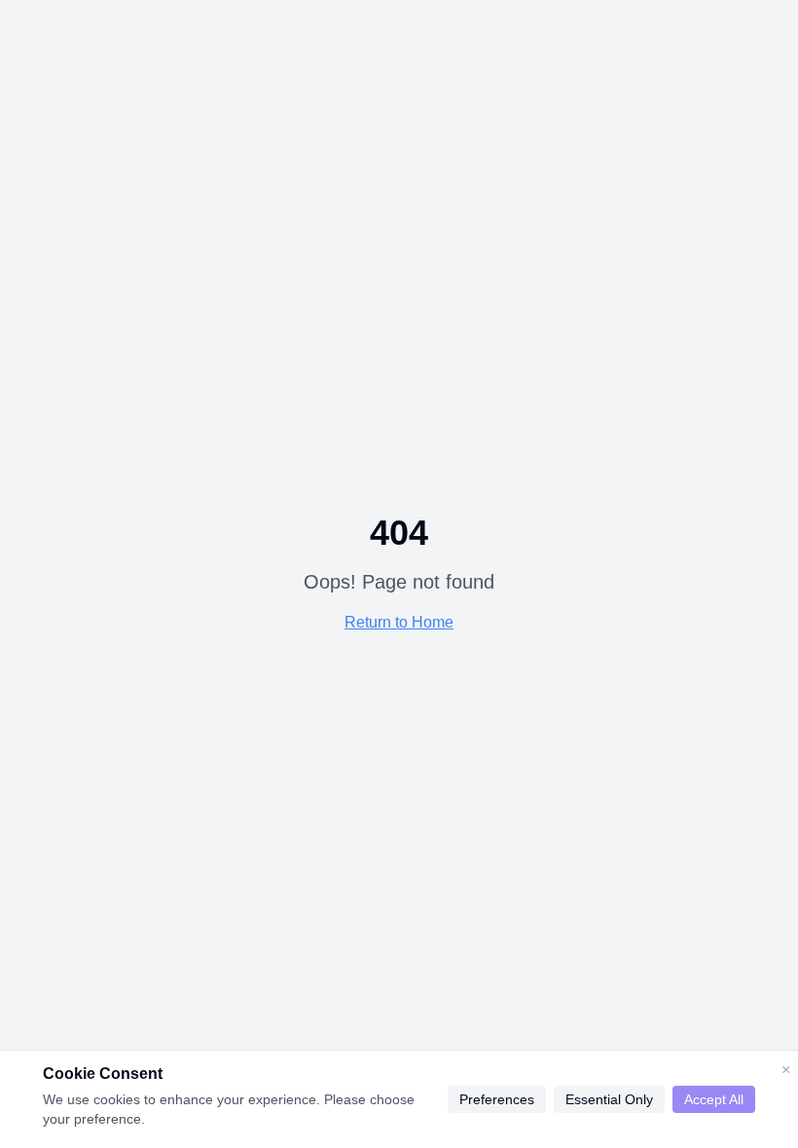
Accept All (714, 1099)
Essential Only (609, 1099)
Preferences (496, 1099)
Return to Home (399, 622)
